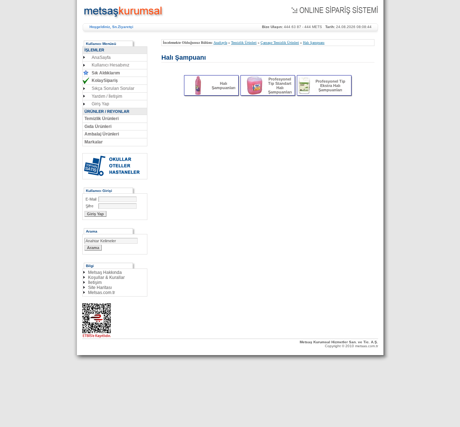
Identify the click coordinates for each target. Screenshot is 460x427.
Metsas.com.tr (101, 292)
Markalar (93, 141)
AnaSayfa (220, 43)
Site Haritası (100, 287)
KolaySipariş (105, 80)
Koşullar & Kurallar (106, 277)
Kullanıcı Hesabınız (110, 65)
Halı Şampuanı (314, 43)
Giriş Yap (100, 103)
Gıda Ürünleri (97, 126)
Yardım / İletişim (107, 96)
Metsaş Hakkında (105, 272)
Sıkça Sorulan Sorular (113, 88)
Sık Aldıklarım (106, 72)
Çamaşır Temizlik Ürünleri (280, 43)
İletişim (95, 282)
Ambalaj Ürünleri (101, 134)
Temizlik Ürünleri (244, 43)
